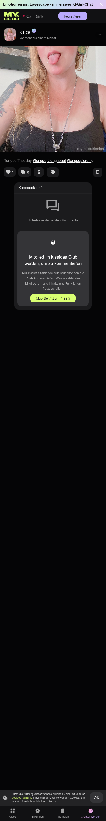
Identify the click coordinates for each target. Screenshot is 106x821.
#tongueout (56, 160)
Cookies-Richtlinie (22, 797)
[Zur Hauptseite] (11, 16)
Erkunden (38, 816)
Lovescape (39, 4)
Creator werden (90, 816)
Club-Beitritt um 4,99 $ (53, 298)
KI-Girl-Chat (82, 4)
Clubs (12, 816)
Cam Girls (35, 16)
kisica (25, 32)
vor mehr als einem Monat (38, 38)
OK (96, 797)
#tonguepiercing (80, 160)
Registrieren (73, 16)
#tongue (39, 160)
